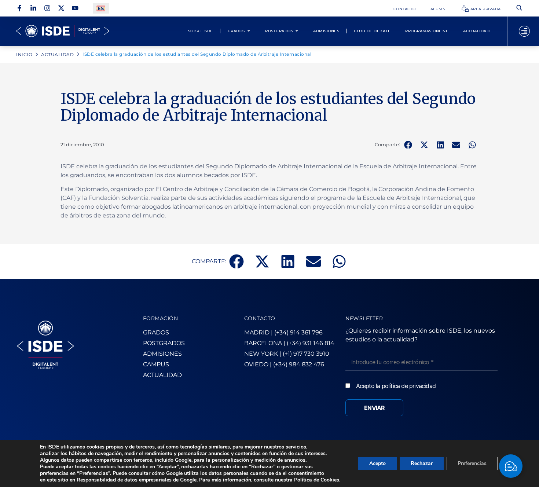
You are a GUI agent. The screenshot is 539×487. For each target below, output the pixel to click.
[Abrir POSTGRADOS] (296, 31)
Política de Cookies (316, 479)
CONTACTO (259, 318)
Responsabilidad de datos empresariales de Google (137, 479)
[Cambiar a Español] (101, 8)
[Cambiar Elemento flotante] (510, 466)
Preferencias (472, 463)
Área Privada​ (485, 9)
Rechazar (422, 463)
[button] (408, 145)
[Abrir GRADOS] (248, 31)
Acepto (377, 463)
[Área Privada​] (465, 8)
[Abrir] (524, 31)
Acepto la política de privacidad (396, 385)
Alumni (438, 9)
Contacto (404, 9)
